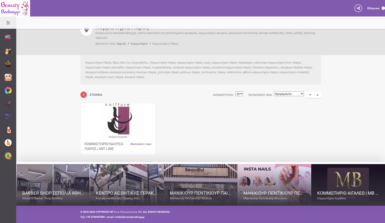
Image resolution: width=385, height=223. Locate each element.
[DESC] (317, 94)
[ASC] (310, 94)
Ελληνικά (373, 8)
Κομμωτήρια (139, 43)
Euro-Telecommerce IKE (128, 212)
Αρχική (121, 43)
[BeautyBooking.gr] (15, 14)
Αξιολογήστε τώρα (140, 143)
